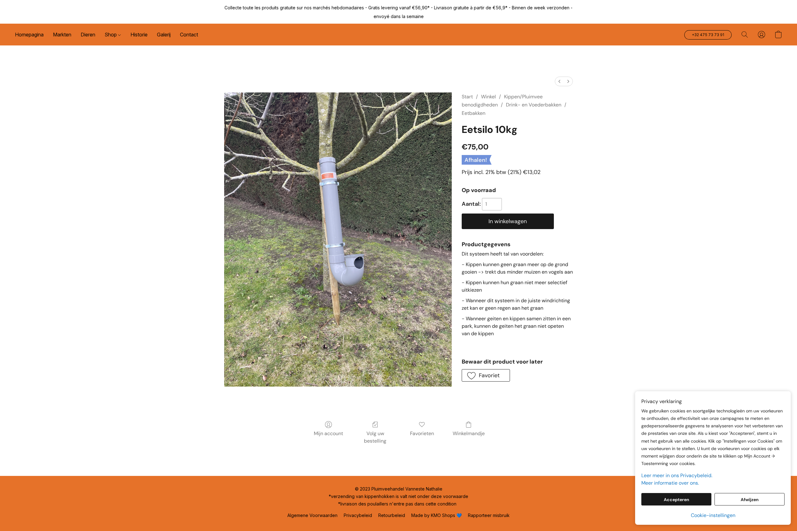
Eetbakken (473, 113)
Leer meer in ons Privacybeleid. (676, 475)
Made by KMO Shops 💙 (436, 515)
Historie (139, 34)
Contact (189, 34)
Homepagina (29, 34)
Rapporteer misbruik (489, 515)
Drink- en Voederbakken (533, 104)
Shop (111, 34)
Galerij (164, 34)
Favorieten (422, 433)
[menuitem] (559, 81)
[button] (708, 35)
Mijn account (328, 433)
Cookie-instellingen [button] (713, 515)
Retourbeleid (391, 515)
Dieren (88, 34)
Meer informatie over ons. (670, 483)
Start (467, 96)
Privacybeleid (358, 515)
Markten (62, 34)
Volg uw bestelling (375, 437)
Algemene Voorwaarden (312, 515)
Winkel (488, 96)
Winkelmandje (469, 433)
